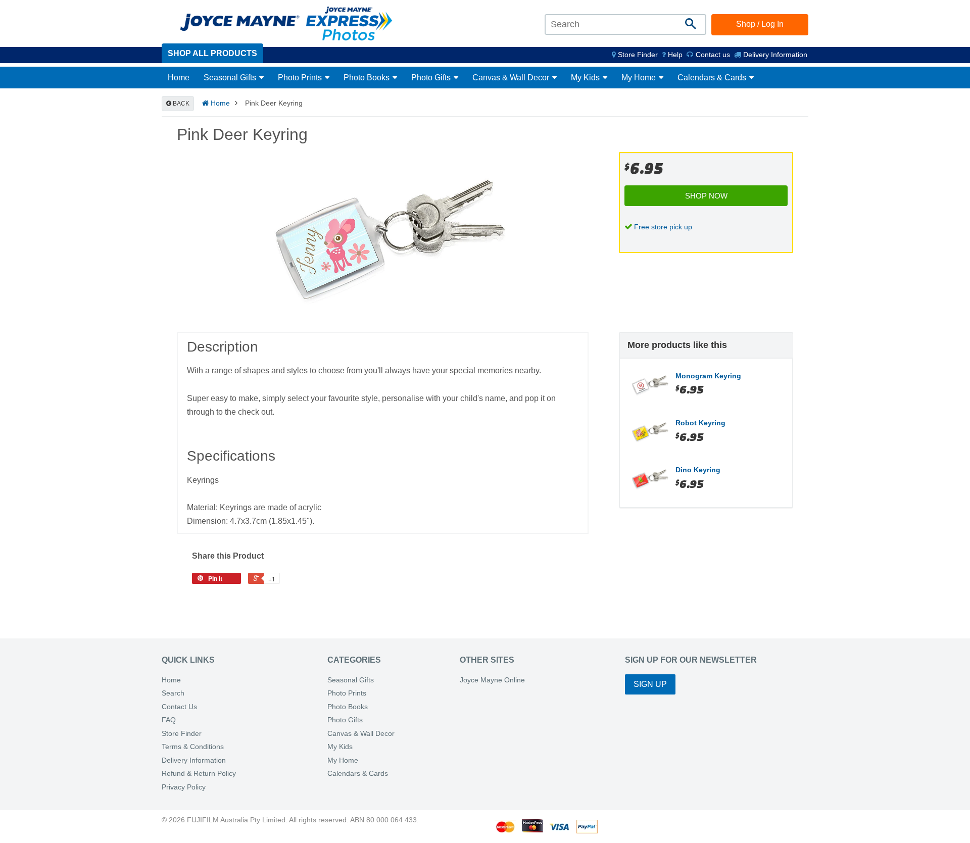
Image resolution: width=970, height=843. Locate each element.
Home (178, 77)
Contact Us (179, 707)
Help (674, 55)
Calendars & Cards (712, 77)
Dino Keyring (697, 470)
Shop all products (212, 53)
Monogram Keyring (708, 376)
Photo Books (368, 77)
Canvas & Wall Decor (511, 77)
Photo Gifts (432, 77)
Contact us (712, 55)
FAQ (169, 720)
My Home (639, 77)
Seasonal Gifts (231, 77)
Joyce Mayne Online (492, 680)
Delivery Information (774, 55)
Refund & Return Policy (199, 773)
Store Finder (182, 733)
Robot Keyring (700, 423)
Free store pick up (663, 227)
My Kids (586, 77)
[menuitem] (635, 54)
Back (180, 103)
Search (173, 693)
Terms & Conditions (193, 747)
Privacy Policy (184, 787)
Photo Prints (301, 77)
